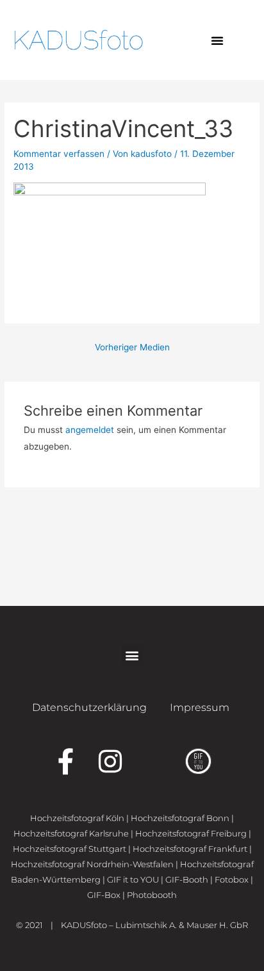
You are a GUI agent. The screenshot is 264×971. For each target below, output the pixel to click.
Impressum (199, 707)
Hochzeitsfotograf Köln (77, 818)
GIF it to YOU (133, 879)
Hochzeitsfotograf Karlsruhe (71, 833)
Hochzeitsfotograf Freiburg (191, 833)
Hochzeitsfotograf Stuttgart (69, 849)
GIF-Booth (186, 879)
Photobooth (152, 895)
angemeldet (89, 430)
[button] (217, 40)
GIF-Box (103, 895)
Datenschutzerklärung (89, 707)
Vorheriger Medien (132, 347)
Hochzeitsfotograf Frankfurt (190, 849)
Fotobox (232, 879)
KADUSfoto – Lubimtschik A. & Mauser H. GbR (154, 925)
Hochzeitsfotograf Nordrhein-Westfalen (92, 864)
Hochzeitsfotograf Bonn (180, 818)
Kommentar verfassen (58, 154)
